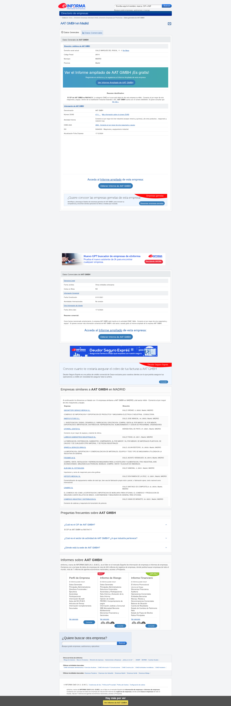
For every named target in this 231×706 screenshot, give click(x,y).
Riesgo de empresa (69, 660)
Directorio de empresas (97, 660)
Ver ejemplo (73, 619)
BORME (144, 660)
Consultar (89, 622)
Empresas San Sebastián (106, 673)
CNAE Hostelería (160, 667)
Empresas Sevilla (132, 673)
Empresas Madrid (120, 673)
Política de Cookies (123, 685)
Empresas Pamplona (91, 673)
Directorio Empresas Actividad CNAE (86, 18)
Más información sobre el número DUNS (115, 114)
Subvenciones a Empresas (113, 660)
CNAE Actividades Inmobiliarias (144, 667)
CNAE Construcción (128, 667)
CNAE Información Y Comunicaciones (109, 667)
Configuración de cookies (137, 685)
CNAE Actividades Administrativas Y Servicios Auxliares (80, 667)
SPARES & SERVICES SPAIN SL (75, 447)
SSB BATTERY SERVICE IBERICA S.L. (77, 410)
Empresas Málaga (144, 673)
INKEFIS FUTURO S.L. (72, 418)
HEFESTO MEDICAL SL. (72, 476)
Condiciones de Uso (95, 685)
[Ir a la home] (71, 5)
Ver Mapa (126, 50)
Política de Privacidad (109, 685)
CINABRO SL (68, 488)
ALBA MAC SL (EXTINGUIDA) (74, 468)
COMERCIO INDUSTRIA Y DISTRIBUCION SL (80, 499)
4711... (98, 114)
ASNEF (138, 660)
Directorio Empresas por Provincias (110, 18)
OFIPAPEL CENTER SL (72, 429)
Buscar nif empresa (82, 660)
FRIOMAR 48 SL (69, 458)
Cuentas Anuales (153, 660)
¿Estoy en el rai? (127, 660)
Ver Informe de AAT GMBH (115, 703)
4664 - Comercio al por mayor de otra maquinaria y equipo (115, 125)
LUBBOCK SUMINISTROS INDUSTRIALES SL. (80, 437)
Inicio (70, 18)
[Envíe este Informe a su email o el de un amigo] (169, 23)
